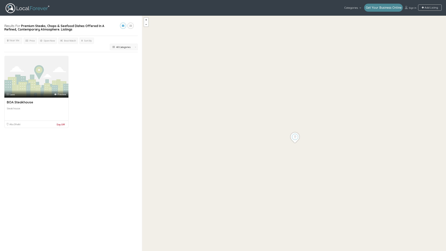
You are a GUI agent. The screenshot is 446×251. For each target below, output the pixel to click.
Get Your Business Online (384, 8)
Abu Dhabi (14, 124)
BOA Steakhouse (20, 102)
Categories (351, 7)
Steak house (13, 108)
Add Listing (431, 7)
